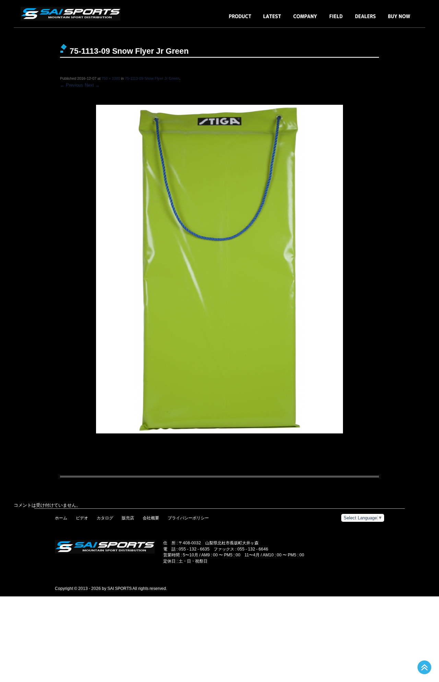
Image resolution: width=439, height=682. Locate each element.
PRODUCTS (240, 20)
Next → (92, 85)
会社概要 (151, 518)
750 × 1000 (111, 78)
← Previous (71, 85)
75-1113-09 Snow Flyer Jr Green (152, 78)
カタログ (105, 518)
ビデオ (82, 518)
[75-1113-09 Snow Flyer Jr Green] (219, 269)
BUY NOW (399, 20)
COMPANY (305, 20)
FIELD (336, 20)
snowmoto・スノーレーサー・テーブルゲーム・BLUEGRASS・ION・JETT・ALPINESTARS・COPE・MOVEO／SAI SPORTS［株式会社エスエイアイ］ (72, 14)
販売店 (128, 518)
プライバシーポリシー (188, 518)
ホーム (61, 518)
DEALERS (365, 20)
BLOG (272, 20)
